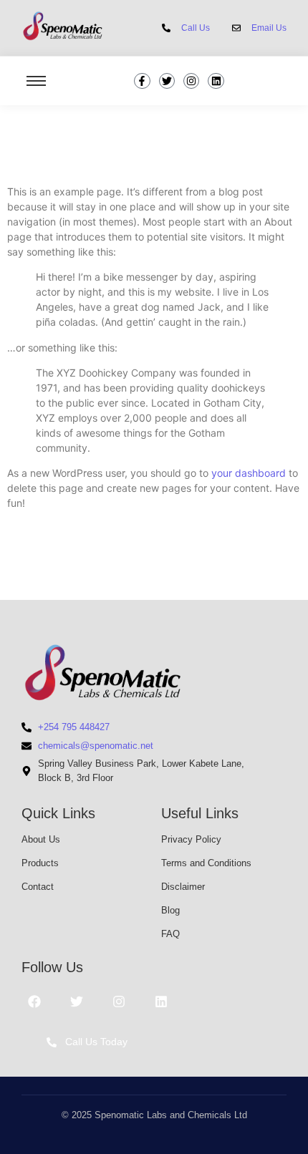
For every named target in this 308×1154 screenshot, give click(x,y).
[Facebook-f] (142, 81)
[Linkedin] (215, 81)
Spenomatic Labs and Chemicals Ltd (171, 1115)
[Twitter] (167, 81)
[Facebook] (34, 1001)
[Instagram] (191, 81)
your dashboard (248, 473)
